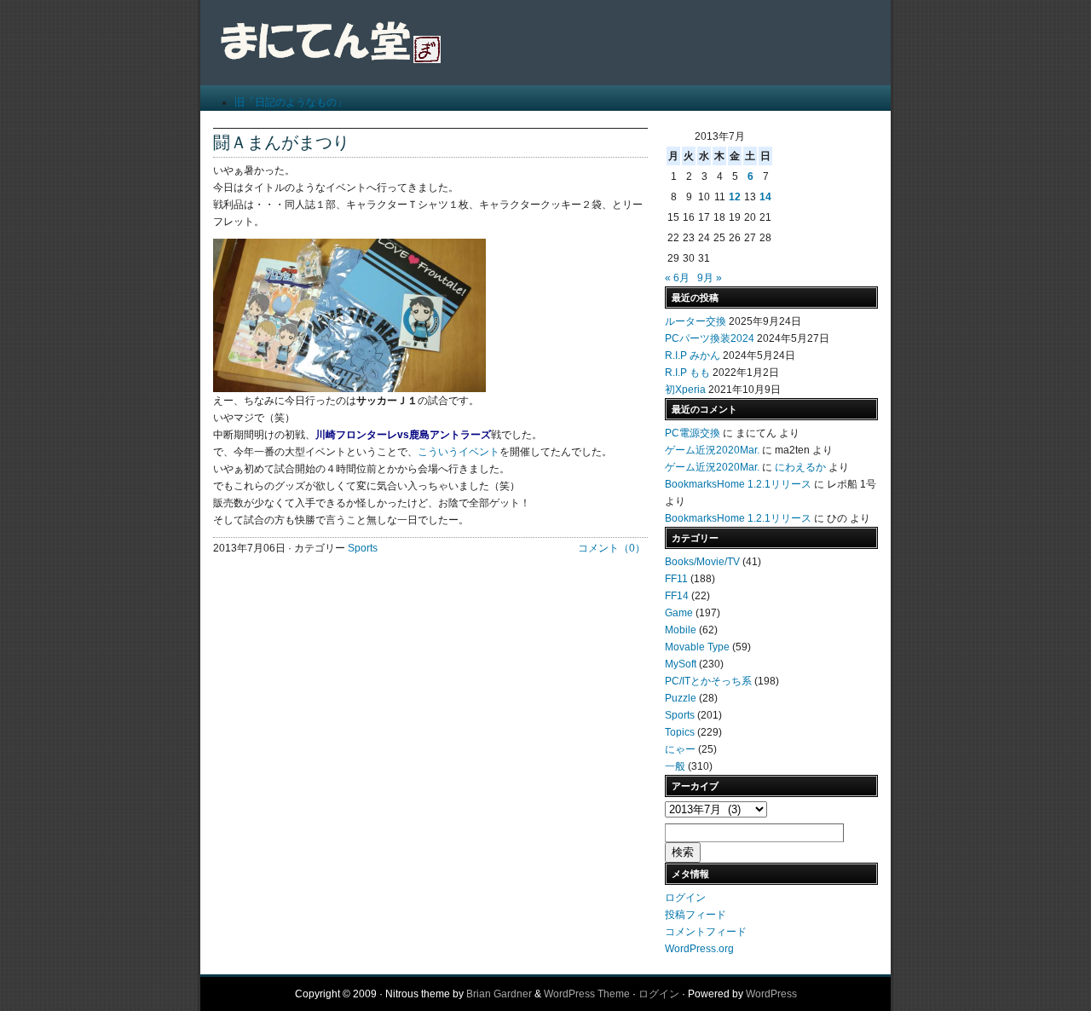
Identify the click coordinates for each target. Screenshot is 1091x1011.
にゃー (680, 749)
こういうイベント (458, 452)
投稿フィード (695, 915)
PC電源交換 (692, 433)
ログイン (685, 898)
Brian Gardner (499, 994)
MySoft (680, 664)
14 (765, 197)
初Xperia (685, 390)
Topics (680, 732)
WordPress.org (699, 949)
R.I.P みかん (692, 355)
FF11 (676, 579)
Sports (363, 548)
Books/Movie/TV (702, 562)
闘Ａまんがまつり (281, 142)
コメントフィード (706, 932)
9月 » (709, 278)
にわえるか (800, 467)
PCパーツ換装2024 (709, 338)
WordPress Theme (587, 994)
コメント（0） (611, 548)
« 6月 (677, 278)
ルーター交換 (695, 321)
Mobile (680, 630)
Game (679, 613)
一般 (675, 766)
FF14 (677, 596)
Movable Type (697, 647)
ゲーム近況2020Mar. (712, 450)
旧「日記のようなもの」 (290, 102)
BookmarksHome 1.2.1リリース (738, 484)
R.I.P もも (687, 372)
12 (735, 197)
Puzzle (680, 698)
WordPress (771, 994)
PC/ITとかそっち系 (708, 681)
